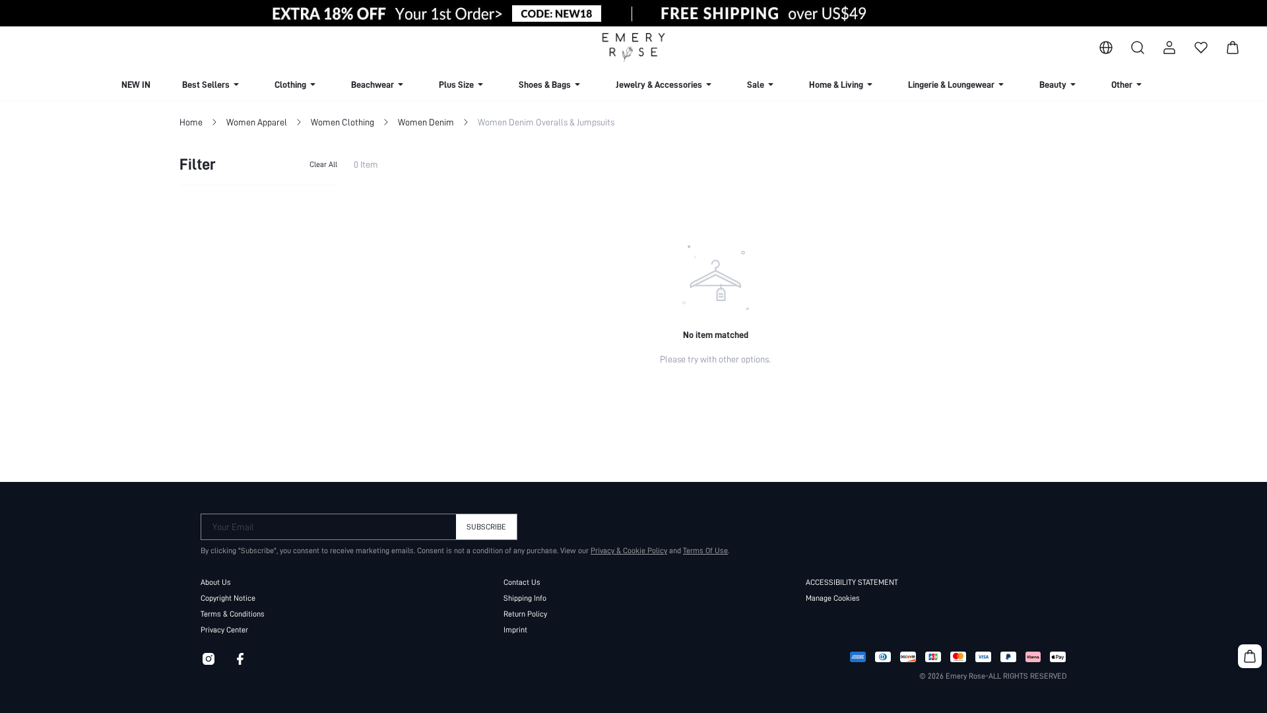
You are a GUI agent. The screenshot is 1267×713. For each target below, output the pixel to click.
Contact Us (522, 582)
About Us (216, 582)
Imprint (515, 629)
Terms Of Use (705, 550)
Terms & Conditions (233, 614)
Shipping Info (525, 598)
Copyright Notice (228, 598)
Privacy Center (224, 629)
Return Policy (525, 614)
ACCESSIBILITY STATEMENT (852, 582)
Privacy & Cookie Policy (629, 550)
